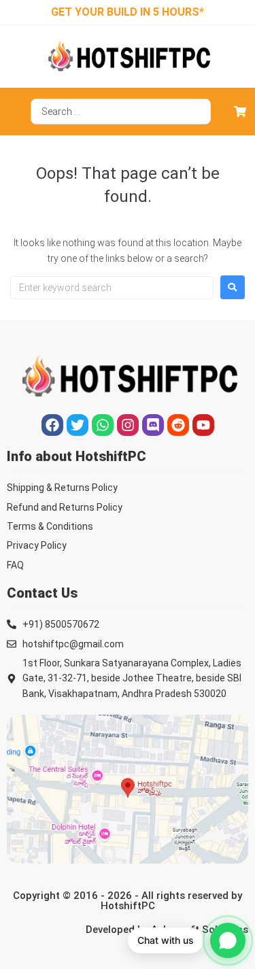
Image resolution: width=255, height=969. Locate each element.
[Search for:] (112, 287)
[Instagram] (128, 425)
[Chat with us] (227, 940)
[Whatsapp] (103, 425)
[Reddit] (178, 425)
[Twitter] (77, 425)
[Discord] (153, 425)
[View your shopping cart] (242, 111)
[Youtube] (203, 425)
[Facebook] (52, 425)
